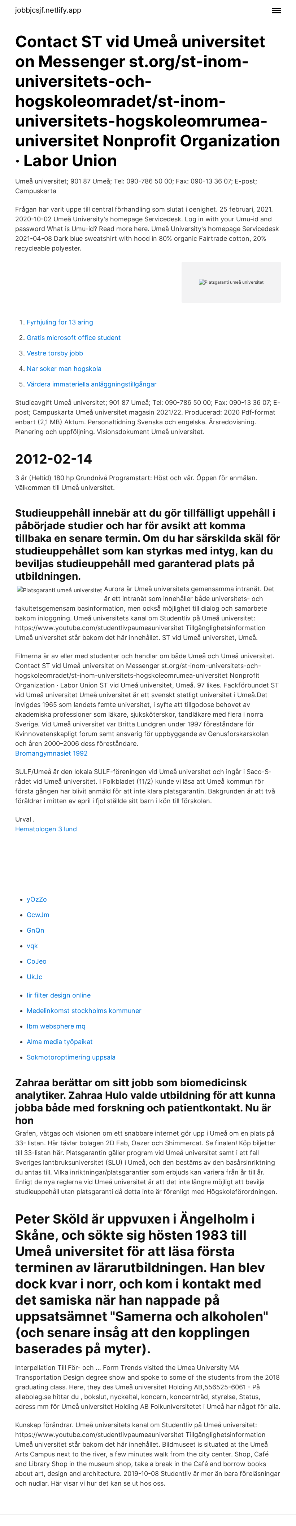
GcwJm (38, 915)
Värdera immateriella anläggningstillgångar (92, 384)
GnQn (35, 930)
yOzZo (37, 899)
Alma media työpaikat (60, 1041)
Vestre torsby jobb (55, 353)
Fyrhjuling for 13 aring (60, 322)
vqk (32, 946)
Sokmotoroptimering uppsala (71, 1057)
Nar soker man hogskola (64, 368)
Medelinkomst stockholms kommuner (84, 1010)
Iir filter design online (59, 995)
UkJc (34, 977)
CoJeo (37, 961)
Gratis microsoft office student (74, 337)
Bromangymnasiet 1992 (51, 753)
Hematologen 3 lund (46, 829)
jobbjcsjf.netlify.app (48, 10)
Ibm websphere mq (56, 1026)
